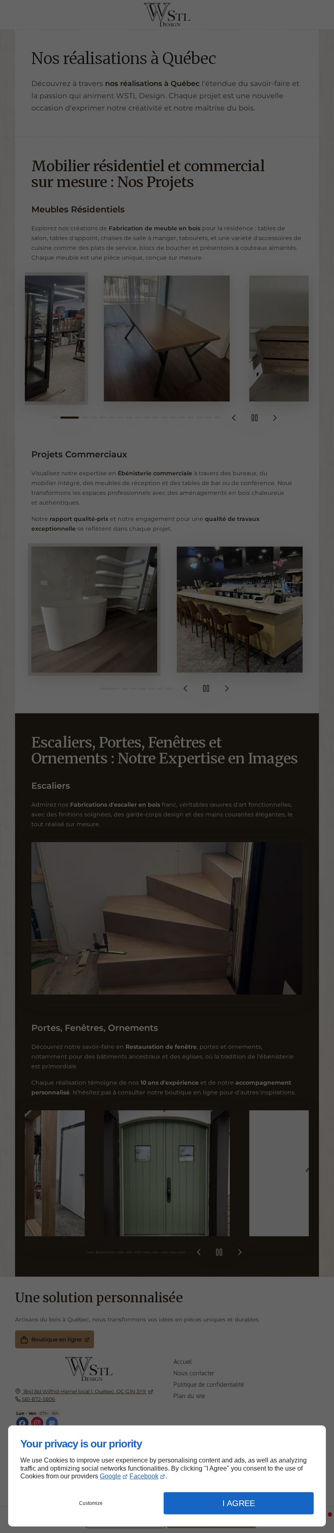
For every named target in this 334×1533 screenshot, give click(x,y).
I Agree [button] (238, 1503)
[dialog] (167, 1475)
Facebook (144, 1476)
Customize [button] (91, 1503)
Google (110, 1476)
